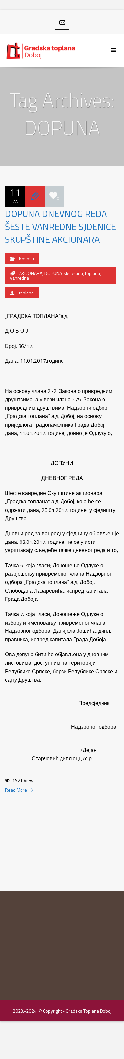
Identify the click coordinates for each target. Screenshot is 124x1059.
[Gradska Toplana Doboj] (41, 50)
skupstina (73, 273)
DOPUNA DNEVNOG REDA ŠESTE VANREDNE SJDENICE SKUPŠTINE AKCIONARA (60, 226)
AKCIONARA (30, 273)
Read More (16, 789)
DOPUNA (53, 273)
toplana (92, 273)
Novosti (26, 258)
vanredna (19, 277)
